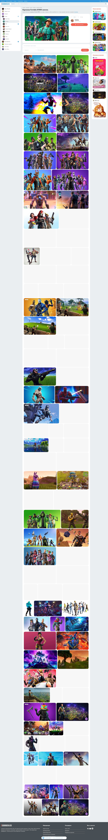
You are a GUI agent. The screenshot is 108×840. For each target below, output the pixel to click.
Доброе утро (7, 11)
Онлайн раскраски (9, 1)
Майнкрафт (7, 31)
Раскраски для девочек (69, 832)
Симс (6, 36)
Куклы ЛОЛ (67, 828)
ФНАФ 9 (7, 39)
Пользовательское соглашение (49, 834)
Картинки (25, 1)
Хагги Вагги (6, 49)
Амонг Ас (7, 26)
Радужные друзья (8, 44)
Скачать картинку (80, 24)
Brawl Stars (7, 18)
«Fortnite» (76, 12)
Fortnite (6, 21)
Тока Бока (6, 46)
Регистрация (104, 1)
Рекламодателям (46, 830)
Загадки (15, 1)
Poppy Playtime (7, 8)
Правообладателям (47, 832)
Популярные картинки (98, 55)
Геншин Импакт (8, 29)
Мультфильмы (7, 41)
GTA (6, 24)
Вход (100, 1)
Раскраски (3, 1)
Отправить (85, 50)
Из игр (5, 16)
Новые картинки (97, 8)
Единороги (67, 830)
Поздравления (20, 1)
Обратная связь (46, 828)
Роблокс (7, 34)
